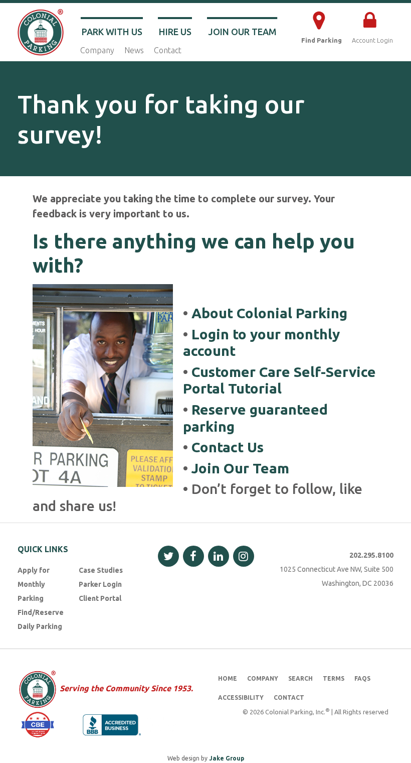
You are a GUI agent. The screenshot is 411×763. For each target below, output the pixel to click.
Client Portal (100, 598)
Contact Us (227, 447)
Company (97, 50)
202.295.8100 (371, 555)
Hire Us (175, 32)
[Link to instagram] (243, 556)
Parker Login (100, 584)
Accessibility (241, 697)
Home (227, 678)
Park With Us (112, 32)
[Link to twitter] (168, 556)
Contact (167, 50)
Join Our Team (242, 32)
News (134, 50)
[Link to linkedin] (218, 556)
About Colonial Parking (269, 313)
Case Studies (101, 570)
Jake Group (226, 758)
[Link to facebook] (193, 556)
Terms (333, 678)
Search (300, 678)
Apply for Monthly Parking (34, 584)
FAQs (362, 678)
